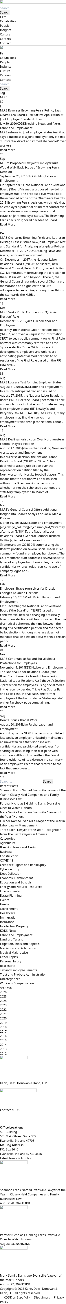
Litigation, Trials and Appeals (20, 944)
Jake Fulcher (35, 321)
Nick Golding (36, 176)
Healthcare (7, 913)
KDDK (21, 124)
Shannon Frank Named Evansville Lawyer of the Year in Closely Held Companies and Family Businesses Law (33, 794)
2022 (3, 1010)
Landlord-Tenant (11, 939)
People (5, 26)
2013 (3, 1049)
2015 (3, 1040)
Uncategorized (10, 979)
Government (9, 909)
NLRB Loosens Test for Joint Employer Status (30, 382)
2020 (3, 1018)
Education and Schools (16, 882)
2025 (3, 996)
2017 (3, 1031)
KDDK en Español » (17, 1297)
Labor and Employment (16, 128)
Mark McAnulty (35, 597)
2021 (3, 1014)
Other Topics (9, 957)
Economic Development (16, 878)
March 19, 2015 (10, 523)
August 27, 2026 (11, 1284)
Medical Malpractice (14, 953)
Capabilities (8, 21)
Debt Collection (10, 874)
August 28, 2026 (11, 1203)
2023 (3, 1005)
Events (4, 900)
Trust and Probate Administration (23, 974)
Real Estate (7, 966)
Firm (3, 17)
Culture (5, 34)
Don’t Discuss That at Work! (19, 720)
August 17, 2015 (11, 448)
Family (4, 904)
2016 (3, 1036)
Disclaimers (42, 1297)
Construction (9, 856)
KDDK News (8, 931)
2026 (3, 992)
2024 (3, 1001)
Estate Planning (11, 896)
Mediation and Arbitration (18, 948)
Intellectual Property (14, 926)
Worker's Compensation (17, 983)
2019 (3, 1023)
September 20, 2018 (13, 176)
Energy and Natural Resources (21, 887)
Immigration (8, 917)
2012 (3, 1053)
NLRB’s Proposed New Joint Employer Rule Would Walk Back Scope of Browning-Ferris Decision (30, 167)
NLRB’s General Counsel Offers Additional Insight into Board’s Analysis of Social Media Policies (30, 514)
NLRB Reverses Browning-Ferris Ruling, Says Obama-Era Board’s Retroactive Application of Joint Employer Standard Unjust (31, 114)
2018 (3, 1027)
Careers (5, 39)
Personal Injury (10, 961)
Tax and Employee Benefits (18, 970)
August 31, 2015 (11, 387)
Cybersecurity (9, 869)
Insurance (7, 922)
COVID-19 (6, 860)
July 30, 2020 (8, 124)
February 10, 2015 (12, 597)
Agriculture (8, 843)
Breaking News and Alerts (43, 124)
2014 (3, 1045)
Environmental (10, 891)
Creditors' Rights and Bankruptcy (23, 865)
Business (6, 852)
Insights (5, 30)
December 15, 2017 (13, 251)
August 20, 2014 (11, 724)
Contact (5, 43)
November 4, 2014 (12, 667)
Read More (7, 150)
